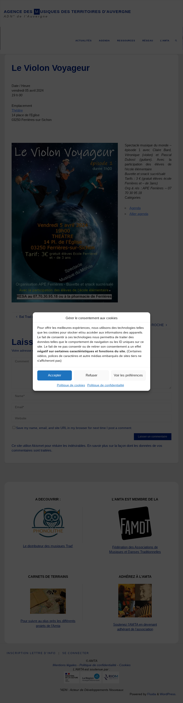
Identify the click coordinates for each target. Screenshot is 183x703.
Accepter (54, 375)
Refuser (91, 375)
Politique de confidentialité (105, 385)
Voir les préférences (128, 375)
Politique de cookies (71, 385)
